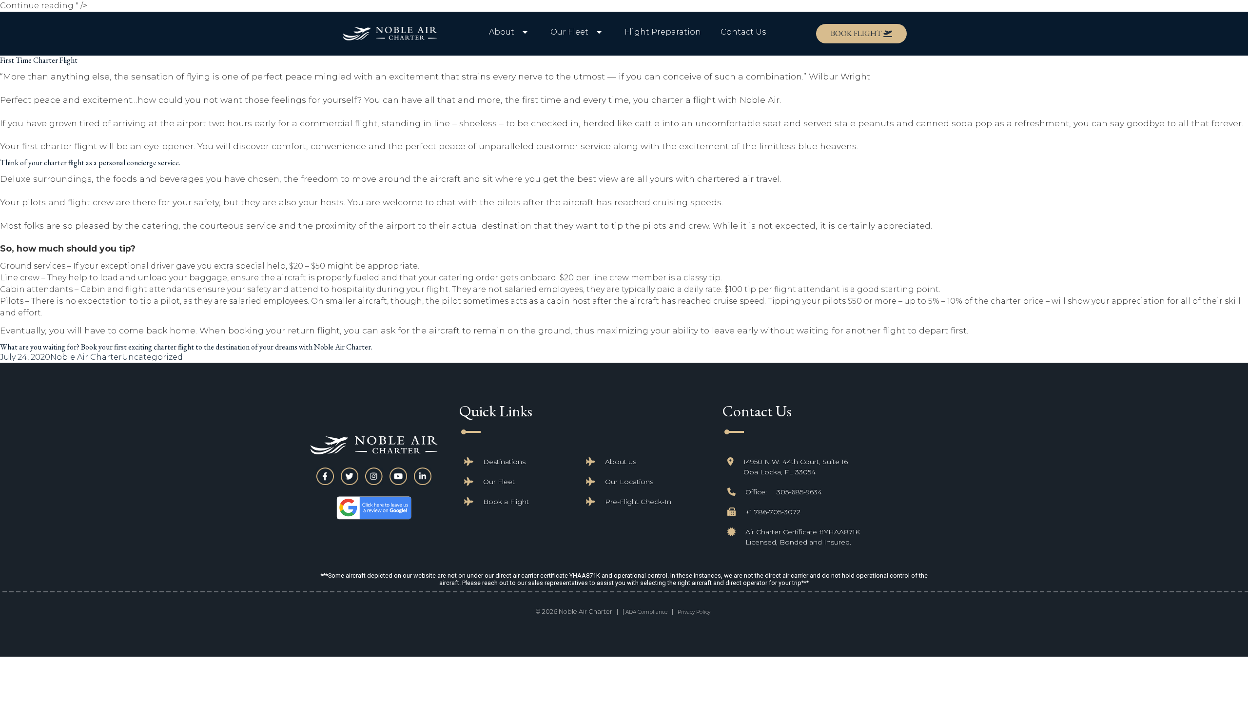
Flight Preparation (662, 32)
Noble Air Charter (86, 357)
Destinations (504, 461)
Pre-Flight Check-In (638, 501)
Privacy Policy (694, 612)
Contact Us (743, 32)
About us (620, 461)
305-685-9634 (799, 492)
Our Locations (629, 481)
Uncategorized (152, 357)
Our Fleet (499, 481)
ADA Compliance (646, 612)
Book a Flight (506, 501)
